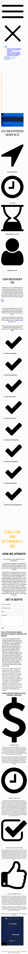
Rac (12, 321)
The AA (17, 320)
